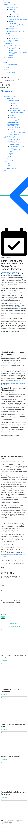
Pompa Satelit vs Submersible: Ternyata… (13, 793)
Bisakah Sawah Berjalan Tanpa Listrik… (13, 656)
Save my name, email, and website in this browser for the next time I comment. (11, 601)
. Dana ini (14, 307)
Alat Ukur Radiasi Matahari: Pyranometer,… (12, 822)
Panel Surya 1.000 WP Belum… (13, 756)
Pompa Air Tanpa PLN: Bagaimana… (10, 690)
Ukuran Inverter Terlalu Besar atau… (13, 725)
